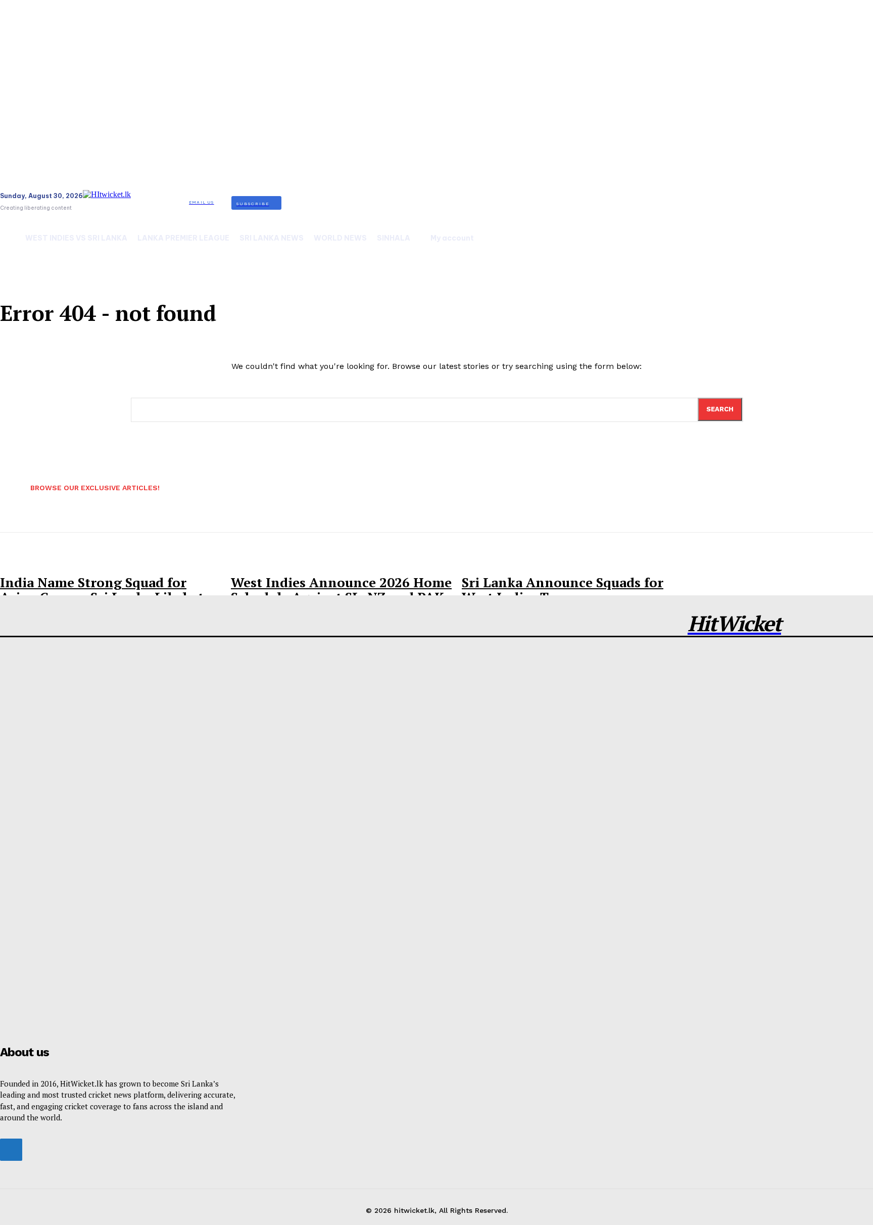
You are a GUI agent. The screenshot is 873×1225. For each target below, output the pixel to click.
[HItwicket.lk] (133, 202)
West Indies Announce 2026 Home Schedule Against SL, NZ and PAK (341, 589)
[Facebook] (11, 1150)
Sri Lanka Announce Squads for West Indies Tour (562, 589)
